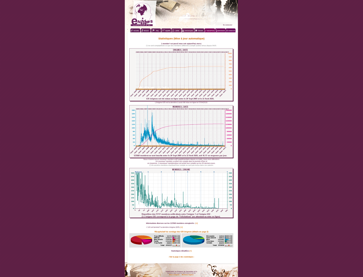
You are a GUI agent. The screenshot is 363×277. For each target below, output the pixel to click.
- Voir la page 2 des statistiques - (181, 257)
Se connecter (227, 25)
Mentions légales (188, 274)
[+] (197, 223)
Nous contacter (174, 274)
